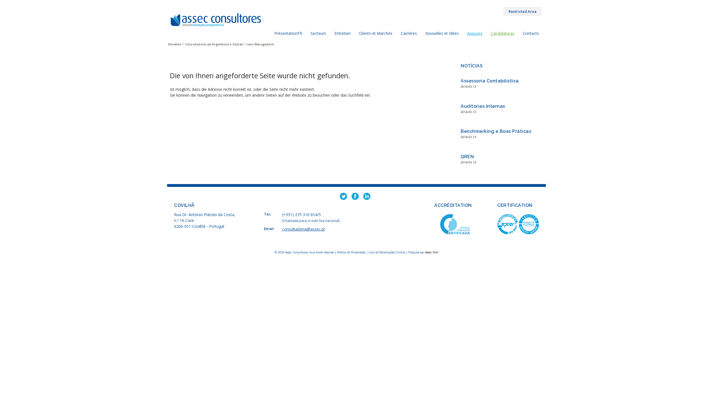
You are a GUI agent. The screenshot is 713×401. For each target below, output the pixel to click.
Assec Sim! (431, 252)
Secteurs (318, 33)
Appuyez (474, 33)
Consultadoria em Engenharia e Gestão (214, 44)
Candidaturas (502, 33)
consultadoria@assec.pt (303, 229)
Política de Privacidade (351, 252)
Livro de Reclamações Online (386, 252)
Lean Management (260, 44)
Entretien (175, 44)
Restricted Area (522, 11)
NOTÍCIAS (472, 66)
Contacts (531, 33)
